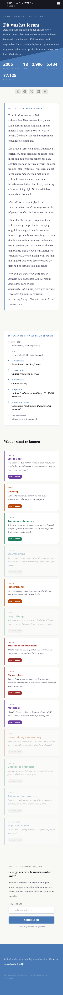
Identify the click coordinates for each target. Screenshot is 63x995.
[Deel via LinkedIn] (38, 91)
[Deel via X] (31, 91)
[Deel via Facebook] (24, 91)
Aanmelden (31, 920)
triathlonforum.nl (20, 4)
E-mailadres (15, 904)
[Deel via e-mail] (45, 91)
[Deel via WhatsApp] (18, 91)
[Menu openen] (58, 3)
